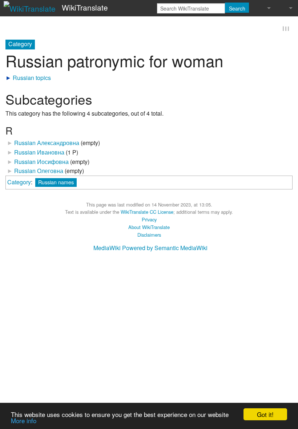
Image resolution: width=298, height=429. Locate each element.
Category (19, 182)
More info (23, 420)
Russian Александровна (46, 143)
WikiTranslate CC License (147, 212)
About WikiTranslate (149, 227)
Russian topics (32, 77)
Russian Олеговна (38, 171)
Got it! (265, 414)
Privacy (149, 219)
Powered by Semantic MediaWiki (165, 248)
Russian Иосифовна (41, 161)
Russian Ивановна (39, 152)
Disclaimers (149, 234)
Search (237, 8)
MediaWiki (107, 248)
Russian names (56, 182)
